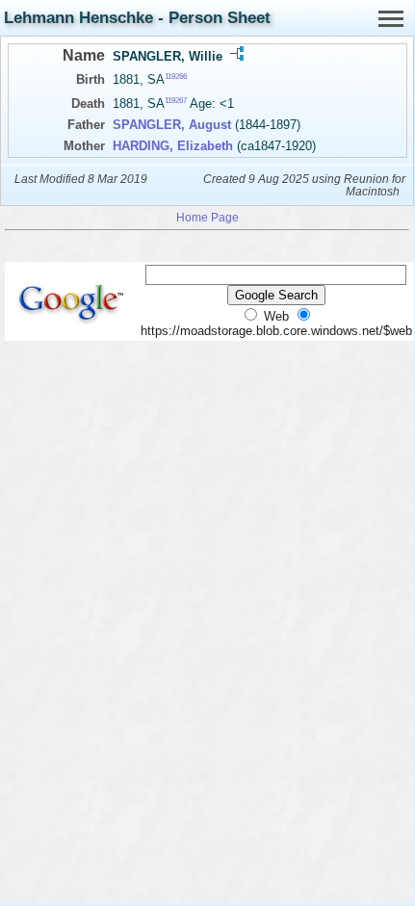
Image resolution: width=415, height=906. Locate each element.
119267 (176, 100)
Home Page (207, 217)
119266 (176, 76)
